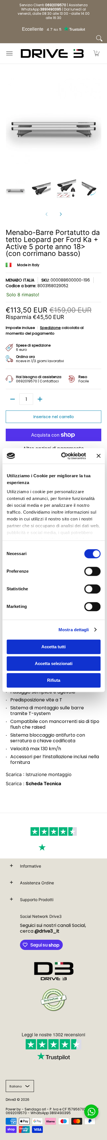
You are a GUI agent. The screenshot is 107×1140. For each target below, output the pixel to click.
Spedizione (50, 327)
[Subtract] (12, 399)
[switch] (92, 571)
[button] (96, 53)
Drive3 (11, 1099)
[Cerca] (99, 38)
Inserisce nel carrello (53, 417)
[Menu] (9, 53)
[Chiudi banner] (98, 456)
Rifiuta (53, 680)
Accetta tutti (53, 646)
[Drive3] (52, 53)
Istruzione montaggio (49, 774)
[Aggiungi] (40, 399)
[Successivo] (60, 214)
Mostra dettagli (73, 629)
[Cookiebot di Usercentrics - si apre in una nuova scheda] (64, 456)
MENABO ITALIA (20, 280)
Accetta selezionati (53, 663)
